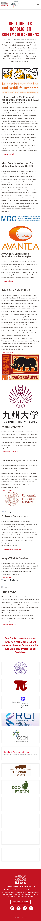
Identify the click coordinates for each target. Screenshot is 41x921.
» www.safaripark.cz (8, 352)
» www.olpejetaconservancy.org (11, 549)
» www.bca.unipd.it (7, 490)
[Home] (5, 4)
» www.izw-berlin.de (8, 154)
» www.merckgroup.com (9, 624)
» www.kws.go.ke (6, 577)
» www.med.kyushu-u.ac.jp (9, 451)
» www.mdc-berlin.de (8, 215)
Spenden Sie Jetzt (20, 902)
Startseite (4, 12)
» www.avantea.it (7, 281)
